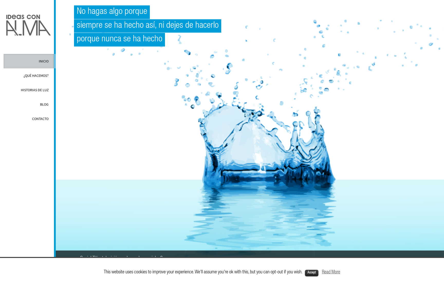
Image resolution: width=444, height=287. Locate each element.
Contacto (40, 118)
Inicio (44, 61)
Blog (44, 104)
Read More (331, 272)
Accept (312, 272)
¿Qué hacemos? (36, 75)
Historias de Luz (35, 90)
